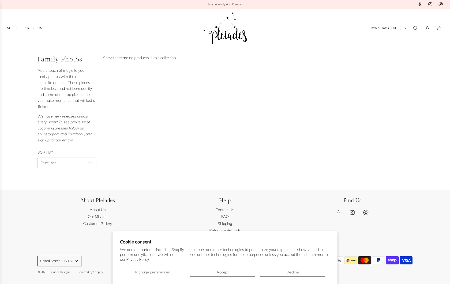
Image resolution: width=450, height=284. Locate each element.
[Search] (415, 28)
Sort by (45, 152)
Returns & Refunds (225, 230)
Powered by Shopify (90, 272)
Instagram (51, 134)
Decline (292, 272)
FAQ (225, 216)
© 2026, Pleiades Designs (54, 272)
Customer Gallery (97, 223)
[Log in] (427, 28)
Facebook (76, 134)
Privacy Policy (137, 259)
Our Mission (98, 216)
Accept (223, 272)
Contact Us (225, 209)
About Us (98, 209)
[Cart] (439, 28)
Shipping (225, 223)
